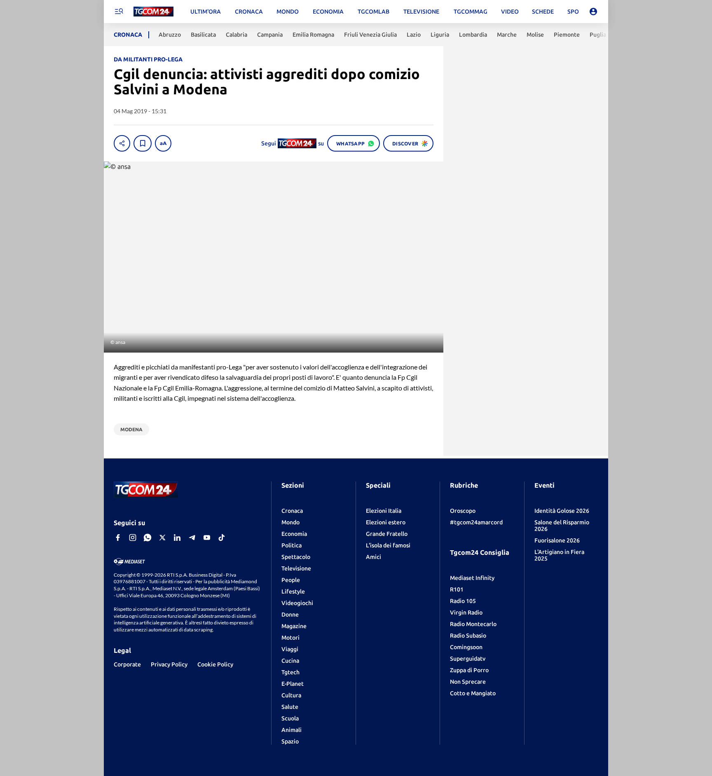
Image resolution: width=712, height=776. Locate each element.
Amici (373, 557)
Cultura (291, 695)
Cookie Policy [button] (215, 664)
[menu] (119, 11)
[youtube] (207, 537)
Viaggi (289, 649)
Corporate (127, 664)
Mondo (290, 522)
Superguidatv (467, 658)
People (290, 580)
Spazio (290, 741)
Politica (291, 545)
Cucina (290, 660)
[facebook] (118, 537)
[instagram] (133, 537)
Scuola (290, 718)
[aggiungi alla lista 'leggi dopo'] (143, 143)
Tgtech (290, 672)
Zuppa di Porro (469, 670)
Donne (290, 614)
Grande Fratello (387, 534)
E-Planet (292, 683)
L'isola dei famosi (388, 545)
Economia (294, 534)
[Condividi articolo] (122, 143)
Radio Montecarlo (473, 624)
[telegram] (192, 537)
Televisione (296, 568)
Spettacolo (295, 557)
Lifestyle (293, 591)
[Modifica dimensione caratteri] (163, 143)
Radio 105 (463, 601)
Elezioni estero (385, 522)
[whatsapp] (147, 537)
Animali (291, 730)
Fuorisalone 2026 (557, 540)
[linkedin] (177, 537)
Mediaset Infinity (472, 578)
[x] (162, 537)
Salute (289, 707)
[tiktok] (222, 537)
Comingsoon (466, 647)
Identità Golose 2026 (561, 510)
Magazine (294, 626)
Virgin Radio (466, 612)
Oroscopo (462, 510)
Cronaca (292, 510)
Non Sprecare (468, 681)
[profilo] (593, 11)
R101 (457, 589)
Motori (290, 637)
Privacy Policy (169, 664)
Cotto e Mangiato (473, 693)
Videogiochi (297, 603)
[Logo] (153, 12)
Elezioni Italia (383, 510)
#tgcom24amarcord (476, 522)
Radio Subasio (468, 635)
